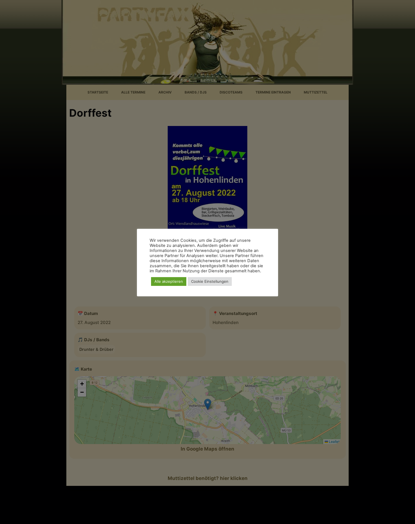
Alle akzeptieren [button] (168, 281)
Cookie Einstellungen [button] (209, 281)
